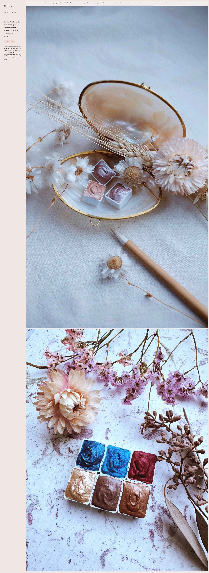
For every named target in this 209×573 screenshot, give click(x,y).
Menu (6, 12)
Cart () (13, 12)
